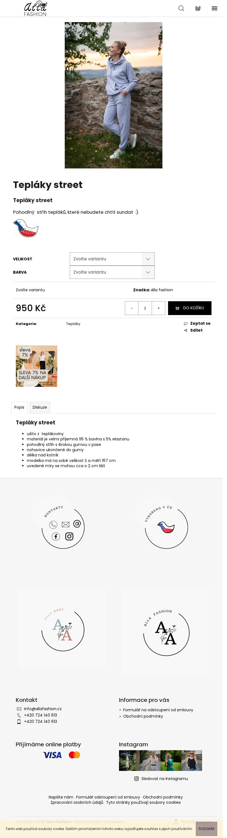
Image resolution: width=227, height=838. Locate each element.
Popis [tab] (19, 407)
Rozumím (206, 828)
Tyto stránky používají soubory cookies (143, 802)
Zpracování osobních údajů (76, 802)
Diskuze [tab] (40, 407)
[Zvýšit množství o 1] (158, 308)
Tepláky (73, 323)
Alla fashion (162, 290)
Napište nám (61, 797)
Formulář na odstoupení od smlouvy (158, 710)
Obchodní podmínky (143, 716)
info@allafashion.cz (43, 709)
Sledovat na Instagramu (164, 778)
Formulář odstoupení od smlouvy (108, 797)
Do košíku (193, 308)
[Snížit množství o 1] (131, 308)
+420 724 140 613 (40, 715)
